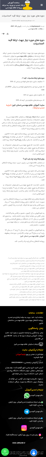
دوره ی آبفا (25, 276)
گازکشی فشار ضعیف (15, 284)
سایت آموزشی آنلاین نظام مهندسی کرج (19, 279)
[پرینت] (9, 33)
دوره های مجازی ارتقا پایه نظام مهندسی (32, 271)
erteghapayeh (35, 26)
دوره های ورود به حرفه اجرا (10, 274)
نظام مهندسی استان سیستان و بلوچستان (32, 292)
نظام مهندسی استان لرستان (17, 294)
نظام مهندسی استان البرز (19, 287)
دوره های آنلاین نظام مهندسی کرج (34, 268)
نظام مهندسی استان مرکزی (36, 297)
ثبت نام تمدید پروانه (37, 266)
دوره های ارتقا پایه (18, 268)
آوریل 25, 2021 (16, 26)
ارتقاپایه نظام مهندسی (14, 452)
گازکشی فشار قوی (39, 287)
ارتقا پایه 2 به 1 (12, 258)
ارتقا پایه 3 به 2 (39, 261)
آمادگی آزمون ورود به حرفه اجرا (27, 258)
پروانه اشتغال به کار (22, 65)
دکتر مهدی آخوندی (25, 266)
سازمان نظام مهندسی (25, 56)
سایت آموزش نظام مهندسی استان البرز (28, 105)
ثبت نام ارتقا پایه (15, 263)
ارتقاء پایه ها (31, 117)
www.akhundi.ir (18, 443)
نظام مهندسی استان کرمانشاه (35, 294)
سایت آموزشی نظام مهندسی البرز (34, 281)
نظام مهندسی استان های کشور (18, 297)
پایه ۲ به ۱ (17, 176)
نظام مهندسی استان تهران (36, 289)
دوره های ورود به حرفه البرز (36, 276)
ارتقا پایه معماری (20, 261)
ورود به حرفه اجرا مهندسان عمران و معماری (31, 299)
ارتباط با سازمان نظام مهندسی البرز (26, 344)
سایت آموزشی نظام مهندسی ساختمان (33, 284)
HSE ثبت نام (40, 258)
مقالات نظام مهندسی (35, 29)
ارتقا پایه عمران (30, 261)
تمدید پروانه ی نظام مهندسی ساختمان (32, 263)
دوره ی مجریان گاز (16, 276)
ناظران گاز (30, 287)
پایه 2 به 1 (17, 140)
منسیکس (21, 455)
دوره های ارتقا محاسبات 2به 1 (33, 78)
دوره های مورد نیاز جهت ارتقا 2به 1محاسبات (31, 274)
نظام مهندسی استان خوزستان (19, 289)
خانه (33, 20)
